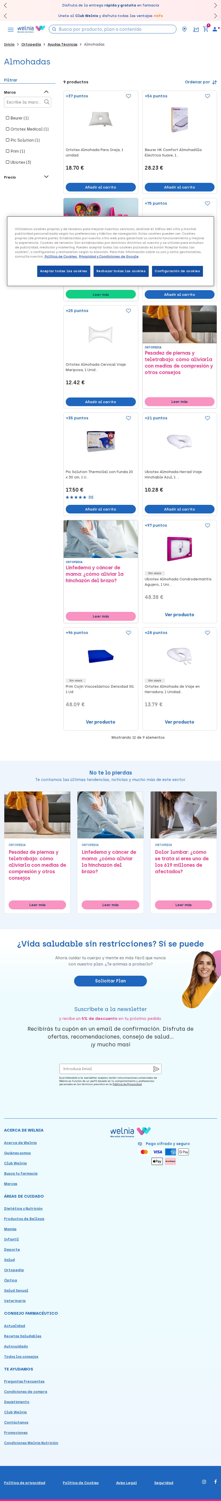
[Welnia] (31, 29)
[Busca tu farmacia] (184, 29)
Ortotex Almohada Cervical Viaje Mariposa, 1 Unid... (96, 367)
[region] (110, 251)
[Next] (213, 5)
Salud (9, 1260)
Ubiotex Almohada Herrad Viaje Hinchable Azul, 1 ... (173, 474)
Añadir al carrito (100, 187)
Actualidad (14, 1326)
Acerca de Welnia (20, 1143)
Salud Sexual (16, 1290)
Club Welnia (15, 1163)
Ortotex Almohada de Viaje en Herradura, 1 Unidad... (172, 689)
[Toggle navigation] (11, 29)
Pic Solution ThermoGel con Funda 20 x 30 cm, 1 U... (99, 474)
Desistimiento (16, 1402)
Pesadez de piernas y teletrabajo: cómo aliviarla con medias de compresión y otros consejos (179, 362)
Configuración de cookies (177, 271)
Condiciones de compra (25, 1392)
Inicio (9, 44)
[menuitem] (215, 29)
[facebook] (215, 1482)
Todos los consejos (21, 1357)
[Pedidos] (196, 29)
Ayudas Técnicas (62, 44)
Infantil (11, 1239)
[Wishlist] (128, 96)
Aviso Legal (126, 1483)
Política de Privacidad (127, 1084)
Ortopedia (31, 44)
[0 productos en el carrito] (205, 29)
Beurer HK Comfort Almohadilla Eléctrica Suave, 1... (173, 152)
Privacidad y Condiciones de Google (109, 256)
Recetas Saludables (22, 1336)
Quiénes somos (17, 1153)
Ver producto (179, 614)
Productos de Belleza (24, 1219)
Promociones (15, 1433)
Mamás (10, 1229)
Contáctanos (16, 1422)
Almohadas (94, 44)
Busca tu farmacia (20, 1173)
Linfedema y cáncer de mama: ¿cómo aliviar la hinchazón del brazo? (94, 574)
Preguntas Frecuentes (24, 1381)
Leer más (101, 295)
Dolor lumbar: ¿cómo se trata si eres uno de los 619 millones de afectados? (182, 862)
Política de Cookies (81, 1483)
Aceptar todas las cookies (63, 271)
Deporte (12, 1250)
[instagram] (204, 1482)
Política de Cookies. (61, 256)
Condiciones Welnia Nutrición (31, 1443)
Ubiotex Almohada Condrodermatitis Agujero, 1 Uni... (178, 582)
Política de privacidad (24, 1483)
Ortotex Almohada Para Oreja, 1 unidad (94, 152)
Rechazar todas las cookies (121, 271)
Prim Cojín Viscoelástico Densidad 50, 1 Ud (100, 689)
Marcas (10, 1184)
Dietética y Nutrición (23, 1209)
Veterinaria (15, 1301)
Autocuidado (16, 1346)
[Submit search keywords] (54, 28)
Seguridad (163, 1483)
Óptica (10, 1280)
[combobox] (113, 29)
